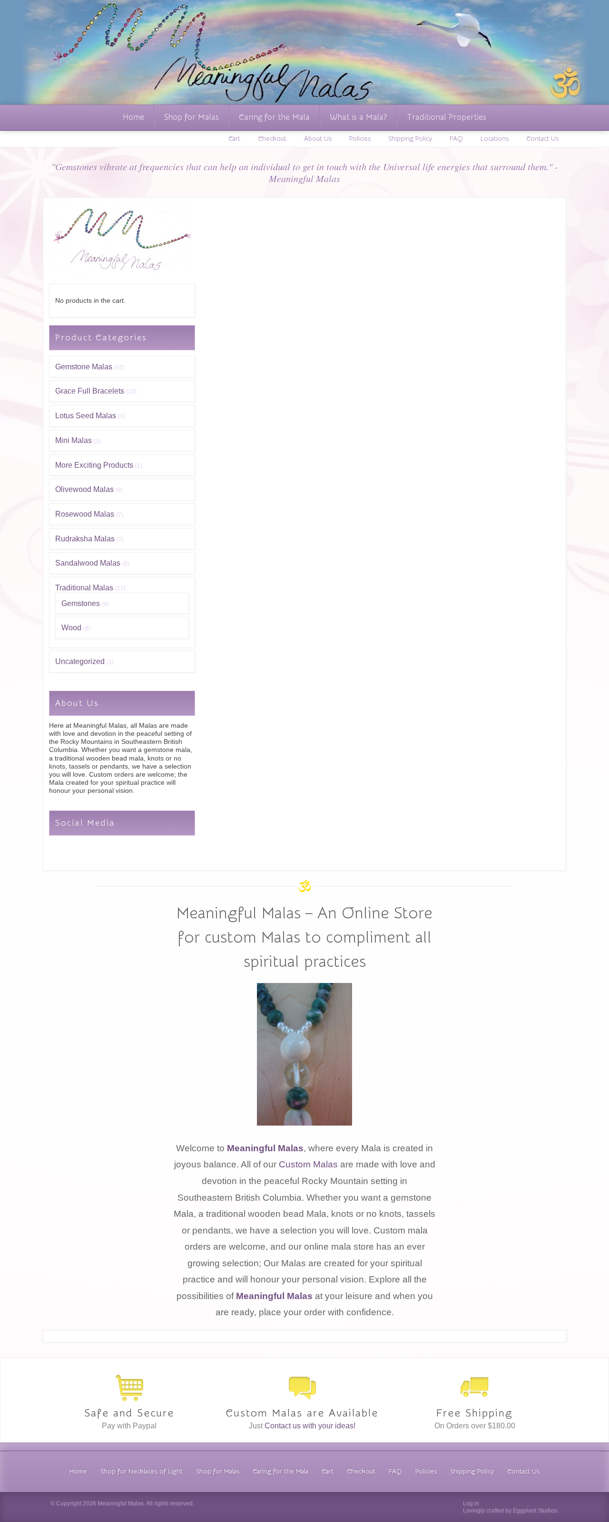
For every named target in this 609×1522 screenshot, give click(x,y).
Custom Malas (308, 1164)
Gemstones (80, 603)
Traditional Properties (446, 117)
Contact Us (542, 139)
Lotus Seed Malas (85, 416)
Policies (360, 139)
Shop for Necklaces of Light (141, 1471)
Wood (71, 628)
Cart (234, 139)
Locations (495, 139)
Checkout (272, 139)
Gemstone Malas (83, 367)
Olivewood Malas (84, 489)
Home (133, 117)
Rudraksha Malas (85, 539)
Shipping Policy (410, 139)
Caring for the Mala (274, 117)
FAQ (456, 139)
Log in (471, 1503)
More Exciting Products (94, 465)
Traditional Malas (84, 588)
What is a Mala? (358, 117)
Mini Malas (73, 440)
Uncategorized (80, 661)
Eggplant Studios (535, 1510)
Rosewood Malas (84, 514)
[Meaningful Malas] (120, 271)
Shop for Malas (191, 117)
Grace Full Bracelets (89, 391)
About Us (318, 139)
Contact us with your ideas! (310, 1426)
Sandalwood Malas (87, 563)
